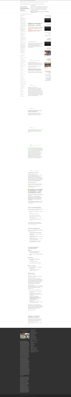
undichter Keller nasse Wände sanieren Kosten (23, 39)
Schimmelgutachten (22, 83)
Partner (25, 81)
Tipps (21, 89)
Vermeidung (22, 90)
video (21, 92)
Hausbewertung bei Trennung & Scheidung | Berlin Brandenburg (23, 25)
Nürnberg (21, 81)
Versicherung (22, 91)
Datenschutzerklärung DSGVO (23, 52)
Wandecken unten (30, 155)
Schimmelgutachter (38, 157)
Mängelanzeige (22, 80)
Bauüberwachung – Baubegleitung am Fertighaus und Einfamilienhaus (23, 30)
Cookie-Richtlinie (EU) (23, 53)
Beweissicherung (35, 238)
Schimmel (24, 82)
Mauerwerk (21, 77)
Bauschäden (29, 184)
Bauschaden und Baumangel (22, 35)
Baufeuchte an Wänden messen (23, 42)
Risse (21, 82)
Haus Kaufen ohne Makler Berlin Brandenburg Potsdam (23, 23)
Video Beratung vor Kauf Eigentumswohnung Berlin (23, 19)
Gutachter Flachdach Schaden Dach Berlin (23, 41)
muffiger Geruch (22, 79)
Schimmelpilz (22, 85)
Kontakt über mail (21, 17)
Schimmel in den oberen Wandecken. (33, 95)
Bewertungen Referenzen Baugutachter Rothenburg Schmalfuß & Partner (23, 47)
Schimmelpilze (22, 87)
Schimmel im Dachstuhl (23, 84)
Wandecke (21, 94)
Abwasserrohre (30, 130)
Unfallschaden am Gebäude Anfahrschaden (22, 26)
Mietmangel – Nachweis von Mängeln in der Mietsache (23, 43)
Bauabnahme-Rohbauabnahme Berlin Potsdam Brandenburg (23, 28)
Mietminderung (22, 78)
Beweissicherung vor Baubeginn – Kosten (23, 32)
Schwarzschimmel (22, 88)
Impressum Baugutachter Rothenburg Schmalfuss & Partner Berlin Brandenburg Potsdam (23, 45)
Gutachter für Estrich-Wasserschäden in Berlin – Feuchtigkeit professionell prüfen (23, 38)
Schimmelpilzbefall (22, 86)
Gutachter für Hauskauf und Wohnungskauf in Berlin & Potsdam (23, 18)
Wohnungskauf (22, 96)
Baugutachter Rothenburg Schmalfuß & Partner (23, 51)
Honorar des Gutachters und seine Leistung (23, 49)
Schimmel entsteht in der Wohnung (37, 153)
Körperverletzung (22, 76)
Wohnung (21, 95)
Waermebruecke (22, 93)
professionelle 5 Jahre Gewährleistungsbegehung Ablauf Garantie (23, 34)
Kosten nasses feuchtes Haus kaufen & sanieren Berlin (23, 22)
